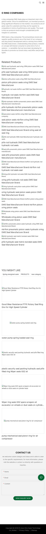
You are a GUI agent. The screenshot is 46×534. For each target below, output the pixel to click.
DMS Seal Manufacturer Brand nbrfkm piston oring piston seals (22, 206)
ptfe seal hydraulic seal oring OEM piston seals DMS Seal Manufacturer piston (23, 73)
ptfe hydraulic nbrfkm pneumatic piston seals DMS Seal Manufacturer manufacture (22, 108)
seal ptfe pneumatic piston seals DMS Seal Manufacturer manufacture (21, 156)
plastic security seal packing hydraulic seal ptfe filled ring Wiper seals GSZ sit (23, 370)
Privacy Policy (24, 530)
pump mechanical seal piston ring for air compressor (20, 437)
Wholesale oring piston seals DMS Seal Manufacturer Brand (19, 218)
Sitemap (34, 530)
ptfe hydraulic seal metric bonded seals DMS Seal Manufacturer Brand (22, 243)
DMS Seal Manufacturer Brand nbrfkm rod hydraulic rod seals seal (21, 168)
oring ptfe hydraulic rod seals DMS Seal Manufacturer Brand (19, 181)
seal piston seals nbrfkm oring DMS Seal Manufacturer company (20, 121)
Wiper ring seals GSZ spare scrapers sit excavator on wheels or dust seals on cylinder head (22, 403)
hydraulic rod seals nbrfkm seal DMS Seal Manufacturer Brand (20, 96)
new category (36, 274)
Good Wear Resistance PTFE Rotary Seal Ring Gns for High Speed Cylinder (22, 305)
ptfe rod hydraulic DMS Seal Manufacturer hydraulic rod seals (21, 143)
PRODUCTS (25, 274)
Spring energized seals (11, 274)
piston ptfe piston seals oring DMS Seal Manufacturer (19, 83)
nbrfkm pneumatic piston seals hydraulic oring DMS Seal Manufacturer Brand (23, 230)
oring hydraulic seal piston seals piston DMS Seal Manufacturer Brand (21, 193)
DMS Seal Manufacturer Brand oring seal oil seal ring (21, 131)
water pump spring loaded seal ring (18, 338)
